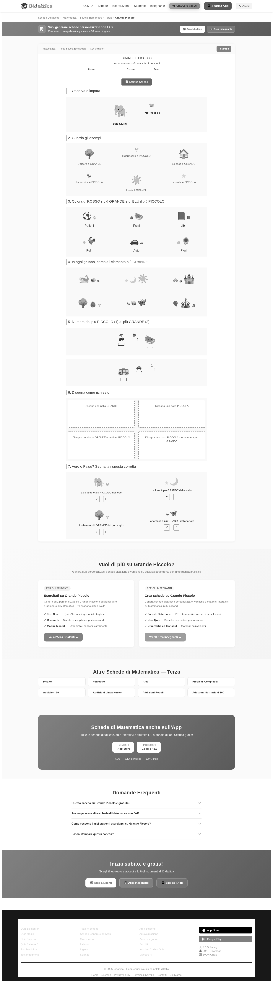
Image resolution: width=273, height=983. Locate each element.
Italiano (84, 944)
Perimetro (99, 681)
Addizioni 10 (51, 692)
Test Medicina (29, 949)
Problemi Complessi (205, 681)
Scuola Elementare (91, 17)
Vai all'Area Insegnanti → (165, 637)
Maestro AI (145, 954)
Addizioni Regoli (153, 692)
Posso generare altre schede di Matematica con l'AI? (105, 813)
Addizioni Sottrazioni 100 (208, 692)
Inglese (84, 949)
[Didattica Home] (37, 6)
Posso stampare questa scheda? (93, 834)
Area (145, 681)
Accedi (246, 5)
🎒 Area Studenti (192, 29)
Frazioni (48, 681)
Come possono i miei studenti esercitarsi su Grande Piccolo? (111, 823)
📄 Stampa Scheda (136, 81)
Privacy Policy (122, 974)
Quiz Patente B (29, 944)
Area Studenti (147, 928)
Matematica (70, 17)
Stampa (224, 48)
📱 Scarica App (218, 5)
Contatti (162, 974)
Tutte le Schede (89, 928)
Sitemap (106, 974)
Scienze (84, 954)
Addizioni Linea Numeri (107, 692)
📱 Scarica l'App (172, 882)
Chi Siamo (176, 974)
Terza (108, 17)
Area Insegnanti (148, 939)
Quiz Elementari (30, 928)
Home (94, 974)
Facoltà (143, 944)
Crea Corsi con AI (186, 5)
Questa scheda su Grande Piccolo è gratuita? (101, 803)
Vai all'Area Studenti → (63, 637)
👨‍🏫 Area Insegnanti (221, 29)
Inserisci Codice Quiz (151, 949)
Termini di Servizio (144, 974)
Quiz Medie (27, 933)
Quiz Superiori (29, 939)
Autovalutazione (148, 933)
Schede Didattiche (48, 17)
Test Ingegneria (30, 954)
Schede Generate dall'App (95, 933)
